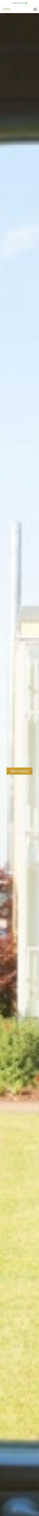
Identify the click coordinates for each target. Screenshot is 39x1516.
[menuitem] (34, 9)
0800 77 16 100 (19, 3)
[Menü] (34, 9)
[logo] (6, 9)
